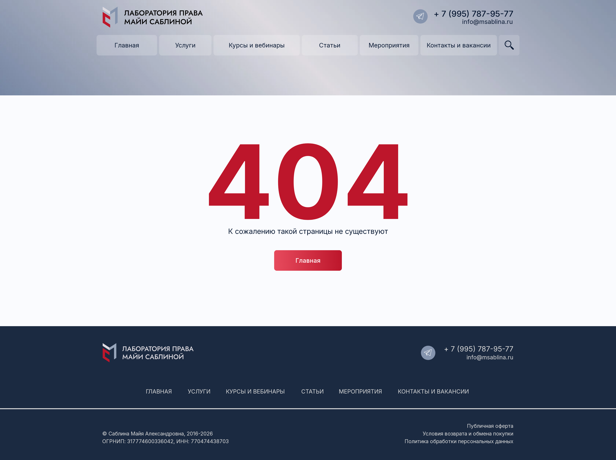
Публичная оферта (490, 426)
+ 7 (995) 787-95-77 (473, 14)
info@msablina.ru (487, 21)
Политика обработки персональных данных (459, 441)
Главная (159, 391)
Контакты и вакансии (433, 391)
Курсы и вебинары (255, 391)
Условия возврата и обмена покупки (468, 434)
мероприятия (360, 391)
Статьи (312, 391)
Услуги (199, 391)
